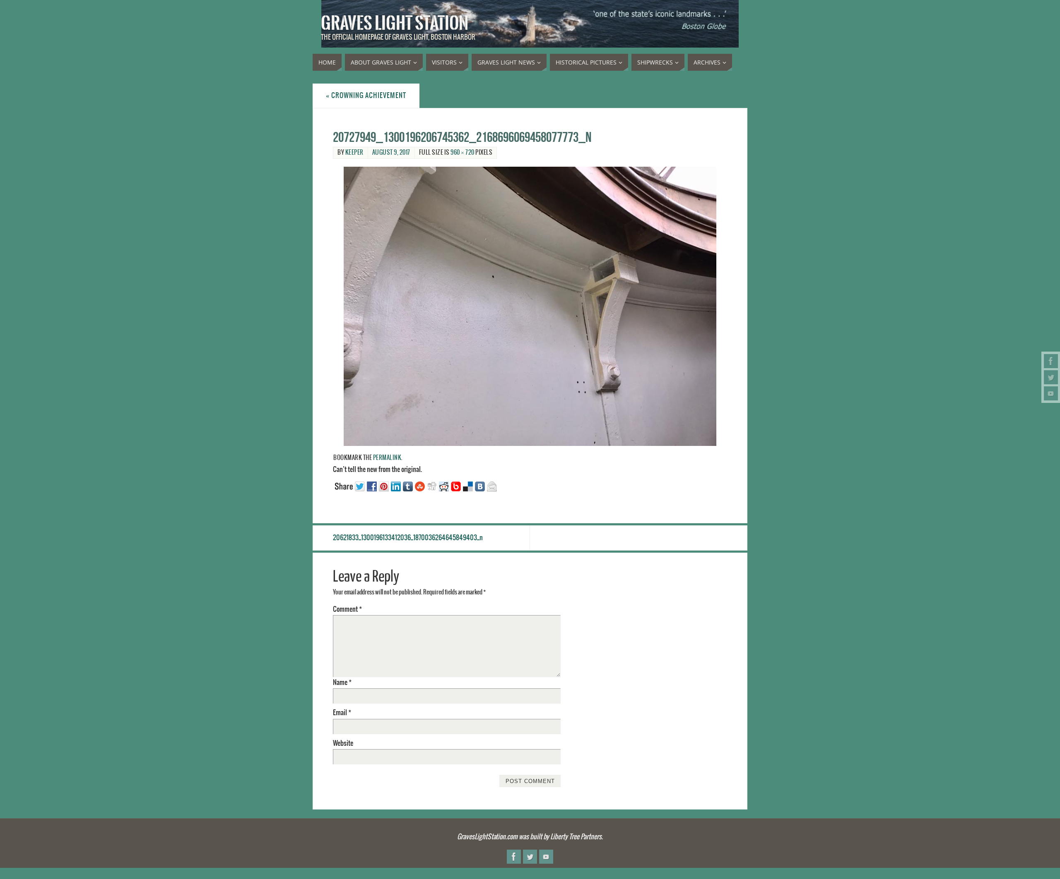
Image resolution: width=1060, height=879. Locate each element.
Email (342, 712)
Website (343, 743)
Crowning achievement (366, 95)
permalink (387, 458)
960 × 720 (462, 152)
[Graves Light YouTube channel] (1051, 393)
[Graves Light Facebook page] (1051, 361)
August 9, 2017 (391, 152)
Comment (347, 609)
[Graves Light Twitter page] (1051, 377)
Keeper (354, 152)
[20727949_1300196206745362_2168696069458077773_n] (530, 306)
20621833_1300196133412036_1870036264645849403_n (408, 537)
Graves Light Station (394, 23)
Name (342, 682)
